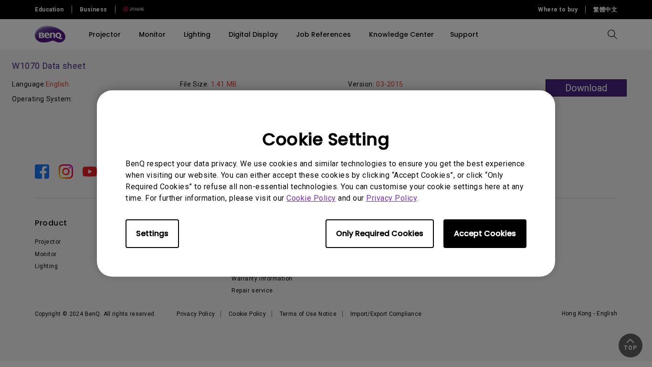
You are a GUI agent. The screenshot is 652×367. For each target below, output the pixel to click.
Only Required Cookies (379, 233)
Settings (152, 233)
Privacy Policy (391, 198)
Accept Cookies (485, 233)
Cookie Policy (311, 198)
